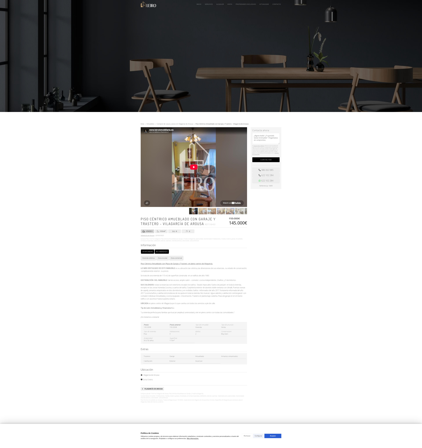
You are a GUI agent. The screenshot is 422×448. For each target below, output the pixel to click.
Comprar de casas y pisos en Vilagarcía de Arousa (175, 124)
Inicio (142, 124)
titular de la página (259, 145)
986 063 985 (267, 170)
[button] (178, 203)
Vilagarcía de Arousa (147, 235)
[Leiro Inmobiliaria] (148, 4)
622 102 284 (267, 175)
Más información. (193, 438)
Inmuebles (150, 124)
